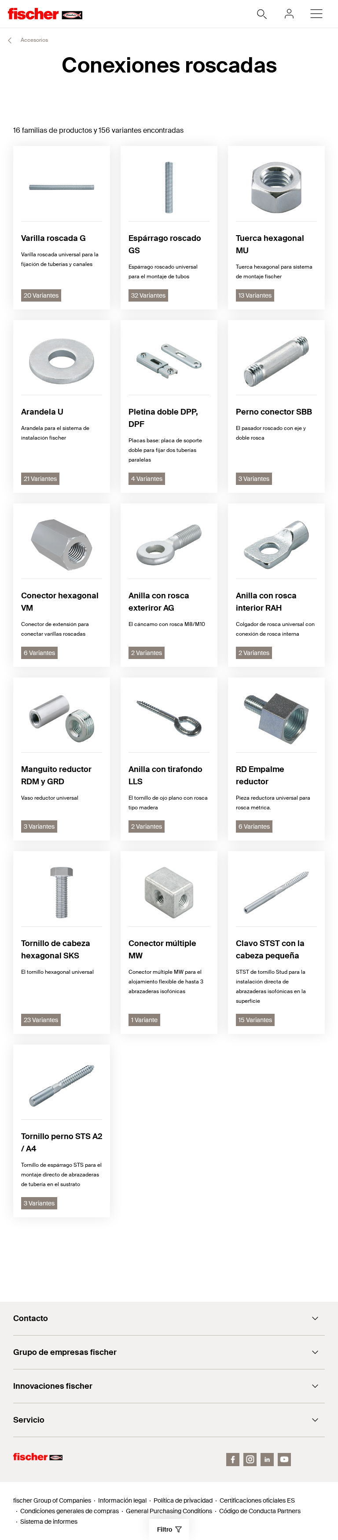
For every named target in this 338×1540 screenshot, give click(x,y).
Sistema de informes (48, 1521)
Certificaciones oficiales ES (257, 1500)
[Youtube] (284, 1459)
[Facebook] (232, 1459)
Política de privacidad (183, 1500)
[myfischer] (289, 14)
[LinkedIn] (267, 1459)
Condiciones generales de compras (69, 1511)
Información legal (122, 1500)
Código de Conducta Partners (260, 1511)
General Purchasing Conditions (169, 1511)
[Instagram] (250, 1459)
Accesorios (33, 40)
